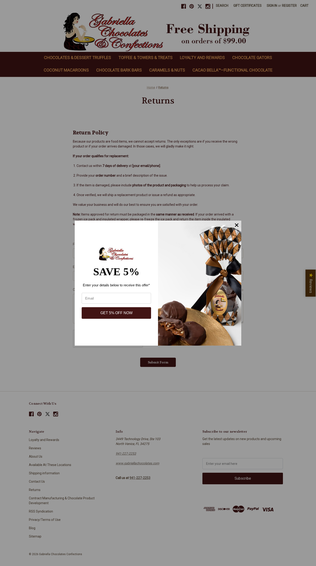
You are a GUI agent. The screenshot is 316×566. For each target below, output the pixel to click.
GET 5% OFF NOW (116, 313)
